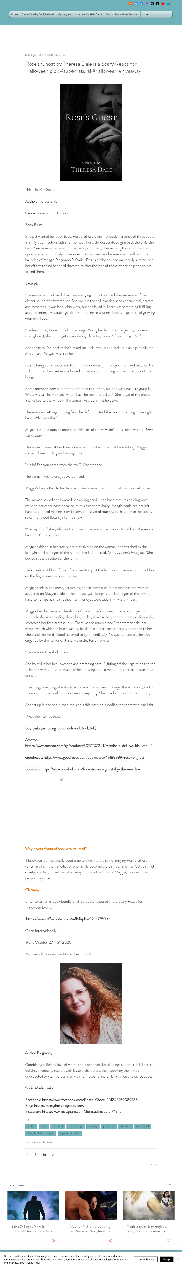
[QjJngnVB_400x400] (136, 3)
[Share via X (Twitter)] (35, 1154)
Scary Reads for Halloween (41, 1133)
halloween (125, 1126)
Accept (166, 1259)
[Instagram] (147, 3)
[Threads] (152, 3)
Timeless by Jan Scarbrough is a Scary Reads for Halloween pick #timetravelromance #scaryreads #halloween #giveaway (147, 1228)
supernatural (142, 1126)
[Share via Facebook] (27, 1154)
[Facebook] (141, 3)
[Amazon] (157, 3)
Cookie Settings (146, 1259)
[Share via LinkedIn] (44, 1154)
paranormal (108, 1126)
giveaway (93, 1126)
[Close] (178, 1259)
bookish (31, 1126)
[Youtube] (163, 3)
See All (171, 1184)
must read (58, 1126)
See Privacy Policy (30, 1262)
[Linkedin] (168, 3)
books (44, 1126)
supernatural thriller (70, 1133)
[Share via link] (53, 1154)
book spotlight (76, 1126)
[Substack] (131, 3)
